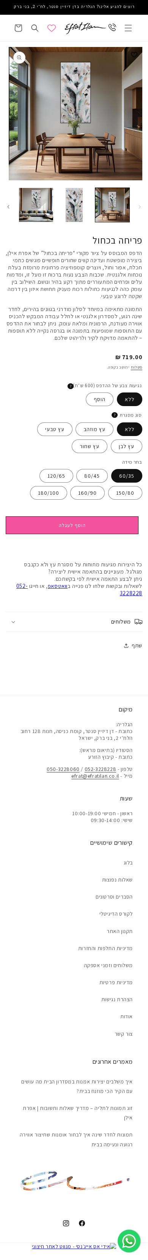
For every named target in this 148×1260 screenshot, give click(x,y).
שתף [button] (137, 645)
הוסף (99, 399)
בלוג (128, 862)
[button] (128, 28)
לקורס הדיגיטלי (116, 913)
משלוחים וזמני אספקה (108, 965)
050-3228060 (63, 769)
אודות (126, 1016)
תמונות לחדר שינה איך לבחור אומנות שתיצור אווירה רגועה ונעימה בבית (76, 1139)
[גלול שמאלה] (139, 207)
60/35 (126, 475)
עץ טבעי (55, 429)
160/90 (87, 492)
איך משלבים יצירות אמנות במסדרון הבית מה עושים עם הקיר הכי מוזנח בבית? (77, 1086)
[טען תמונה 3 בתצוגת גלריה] (36, 205)
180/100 (48, 492)
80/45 (92, 475)
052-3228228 (101, 769)
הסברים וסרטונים (114, 896)
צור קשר (124, 1033)
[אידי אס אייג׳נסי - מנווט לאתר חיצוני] (74, 1246)
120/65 (56, 475)
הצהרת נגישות (117, 999)
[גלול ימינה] (8, 207)
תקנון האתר (120, 931)
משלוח (137, 367)
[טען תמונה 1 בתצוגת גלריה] (112, 205)
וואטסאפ (58, 585)
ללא (129, 399)
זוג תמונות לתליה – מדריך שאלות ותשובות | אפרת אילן (78, 1113)
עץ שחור (89, 446)
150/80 (125, 492)
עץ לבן (126, 446)
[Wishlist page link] (51, 28)
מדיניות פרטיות (116, 982)
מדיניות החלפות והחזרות (105, 948)
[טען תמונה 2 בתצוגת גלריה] (74, 205)
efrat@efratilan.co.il (95, 775)
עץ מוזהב (94, 429)
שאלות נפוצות (117, 879)
